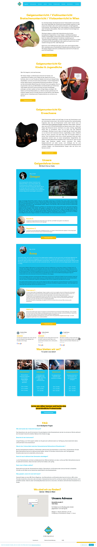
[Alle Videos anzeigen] (63, 197)
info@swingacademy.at (48, 536)
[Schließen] (95, 545)
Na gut (91, 545)
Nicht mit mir (84, 545)
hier (49, 434)
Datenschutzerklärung (36, 545)
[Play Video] (63, 189)
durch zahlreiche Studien (55, 124)
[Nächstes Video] (74, 188)
